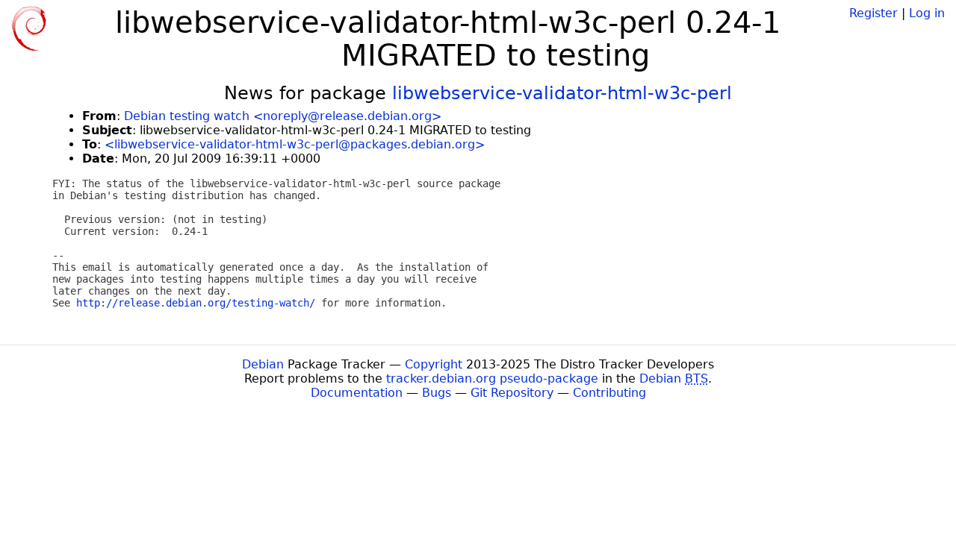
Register (873, 13)
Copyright (433, 364)
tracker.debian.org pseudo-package (492, 378)
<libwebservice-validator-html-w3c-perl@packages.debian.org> (295, 144)
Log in (927, 13)
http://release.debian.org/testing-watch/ (195, 303)
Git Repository (512, 393)
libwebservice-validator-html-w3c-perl (562, 93)
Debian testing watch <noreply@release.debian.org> (282, 116)
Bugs (436, 393)
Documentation (357, 393)
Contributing (609, 393)
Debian (263, 364)
